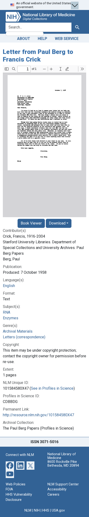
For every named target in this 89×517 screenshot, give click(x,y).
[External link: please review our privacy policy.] (10, 465)
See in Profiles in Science (52, 388)
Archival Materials (18, 331)
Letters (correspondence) (24, 337)
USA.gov (58, 510)
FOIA (9, 489)
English (9, 285)
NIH (37, 510)
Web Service (67, 38)
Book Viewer (31, 223)
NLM (27, 510)
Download (57, 223)
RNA (6, 312)
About (23, 38)
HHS (45, 510)
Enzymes (10, 318)
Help (42, 38)
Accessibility (56, 489)
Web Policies (15, 484)
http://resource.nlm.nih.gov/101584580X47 (38, 415)
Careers (53, 495)
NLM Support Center (63, 484)
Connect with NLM (20, 455)
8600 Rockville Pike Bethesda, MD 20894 (63, 464)
